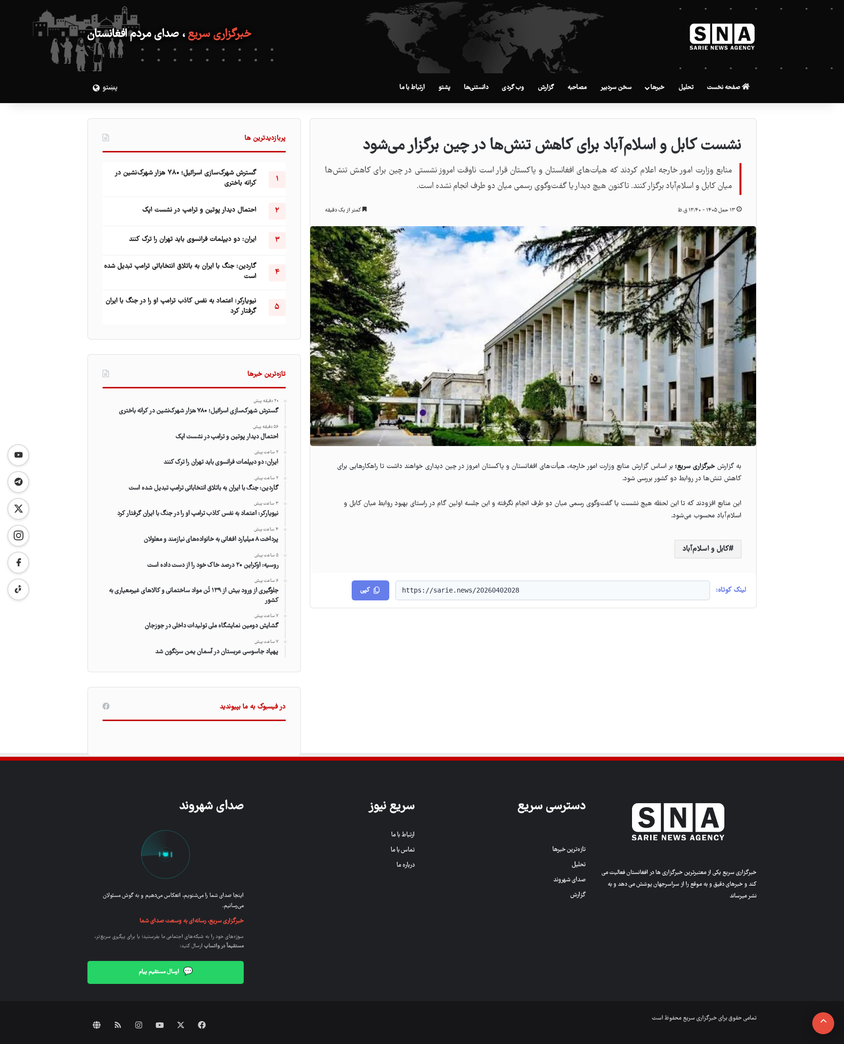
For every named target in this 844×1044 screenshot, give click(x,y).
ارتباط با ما (412, 87)
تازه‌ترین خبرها (569, 849)
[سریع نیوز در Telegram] (18, 482)
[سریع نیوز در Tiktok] (18, 589)
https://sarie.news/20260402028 (460, 590)
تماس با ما (403, 850)
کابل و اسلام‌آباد (705, 549)
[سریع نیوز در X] (18, 509)
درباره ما (406, 865)
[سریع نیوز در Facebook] (18, 563)
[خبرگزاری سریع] (722, 37)
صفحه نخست (724, 87)
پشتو (444, 87)
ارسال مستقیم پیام (166, 972)
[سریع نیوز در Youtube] (18, 455)
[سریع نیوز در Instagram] (18, 536)
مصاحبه (577, 87)
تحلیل (686, 87)
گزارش (546, 87)
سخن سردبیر (616, 87)
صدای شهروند (569, 880)
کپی (365, 590)
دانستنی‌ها (476, 87)
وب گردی (513, 87)
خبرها (657, 87)
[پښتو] (94, 88)
